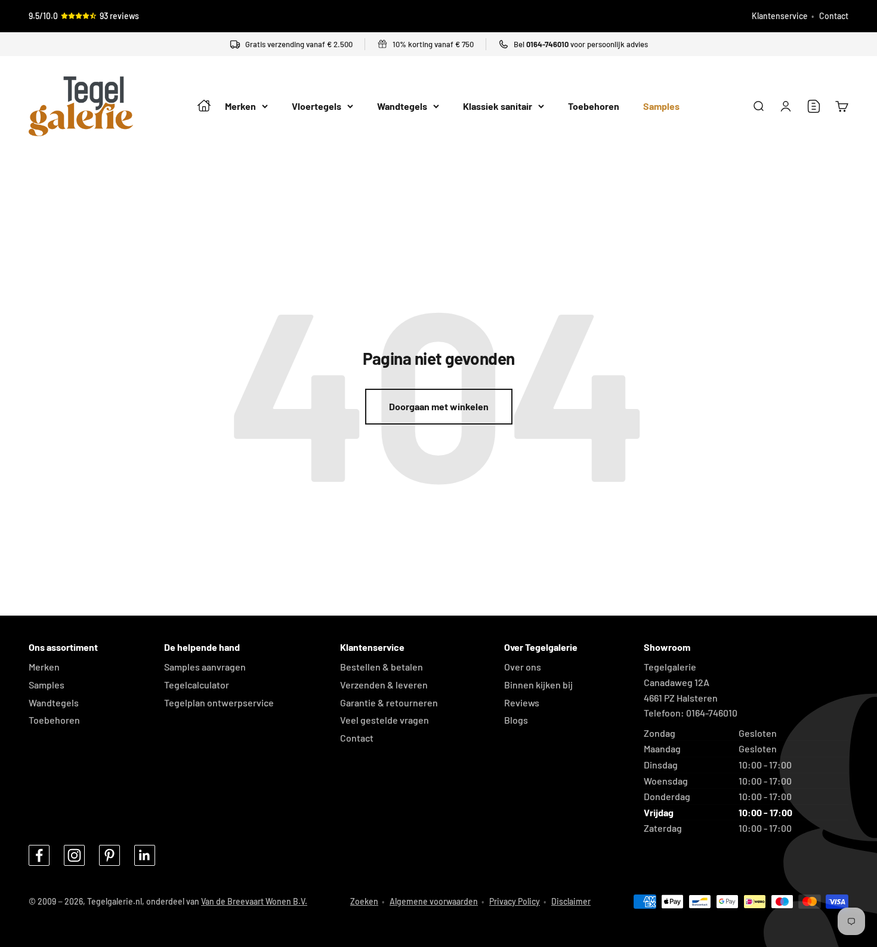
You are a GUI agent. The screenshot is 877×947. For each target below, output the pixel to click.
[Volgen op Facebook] (39, 855)
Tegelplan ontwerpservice (219, 702)
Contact (833, 16)
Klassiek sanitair (497, 106)
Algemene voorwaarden (434, 901)
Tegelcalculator (196, 684)
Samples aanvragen (205, 666)
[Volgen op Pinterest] (109, 855)
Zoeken (364, 901)
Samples (661, 106)
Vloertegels (316, 106)
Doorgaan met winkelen (439, 406)
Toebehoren (593, 106)
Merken (240, 106)
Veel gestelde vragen (384, 719)
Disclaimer (571, 901)
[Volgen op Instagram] (74, 855)
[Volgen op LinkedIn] (144, 855)
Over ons (522, 666)
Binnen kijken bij (538, 684)
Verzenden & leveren (384, 684)
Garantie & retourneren (389, 702)
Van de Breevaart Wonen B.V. (254, 901)
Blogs (516, 719)
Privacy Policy (514, 901)
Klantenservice (780, 16)
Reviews (521, 702)
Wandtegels (402, 106)
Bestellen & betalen (381, 666)
